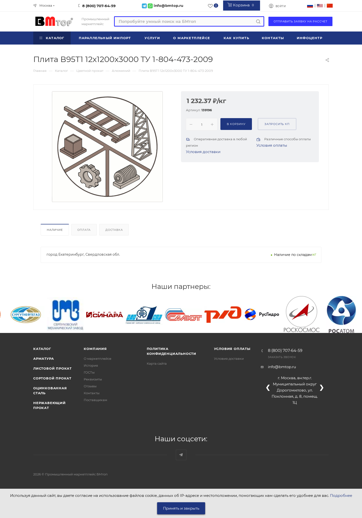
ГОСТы (89, 372)
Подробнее (341, 495)
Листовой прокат (52, 368)
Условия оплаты (271, 145)
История (91, 365)
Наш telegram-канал (181, 455)
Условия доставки (203, 151)
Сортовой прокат (52, 378)
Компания (95, 349)
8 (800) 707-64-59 (99, 5)
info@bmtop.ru (282, 366)
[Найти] (258, 21)
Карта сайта (157, 363)
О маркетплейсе (97, 359)
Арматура (43, 359)
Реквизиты (93, 379)
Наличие (55, 230)
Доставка (114, 230)
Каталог (42, 349)
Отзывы (90, 386)
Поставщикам (95, 400)
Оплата (84, 230)
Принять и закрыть (181, 508)
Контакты (91, 393)
